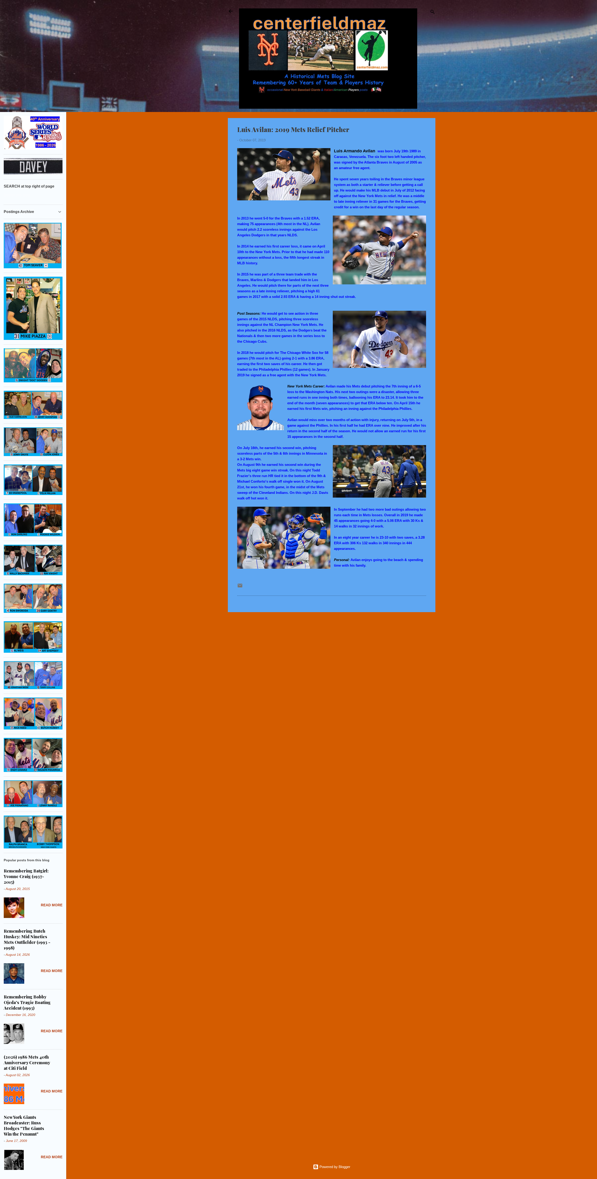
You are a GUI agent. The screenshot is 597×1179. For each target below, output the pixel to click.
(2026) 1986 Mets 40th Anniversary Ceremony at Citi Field (27, 1062)
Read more (51, 905)
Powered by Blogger (334, 1167)
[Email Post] (240, 587)
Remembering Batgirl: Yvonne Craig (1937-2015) (26, 876)
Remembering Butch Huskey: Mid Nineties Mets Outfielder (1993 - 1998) (27, 939)
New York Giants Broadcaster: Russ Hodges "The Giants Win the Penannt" (24, 1125)
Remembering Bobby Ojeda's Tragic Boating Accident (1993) (27, 1002)
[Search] (432, 13)
